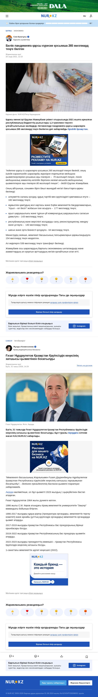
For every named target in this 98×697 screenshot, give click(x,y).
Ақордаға (73, 433)
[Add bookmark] (87, 657)
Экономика (19, 31)
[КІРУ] (91, 16)
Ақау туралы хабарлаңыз (53, 683)
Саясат (9, 341)
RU (84, 16)
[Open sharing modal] (61, 656)
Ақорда (10, 492)
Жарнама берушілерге (80, 683)
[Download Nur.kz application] (49, 6)
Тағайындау (19, 341)
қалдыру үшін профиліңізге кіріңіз (64, 302)
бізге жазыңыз (36, 261)
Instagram (81, 326)
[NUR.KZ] (49, 16)
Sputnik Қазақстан (78, 129)
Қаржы (9, 31)
